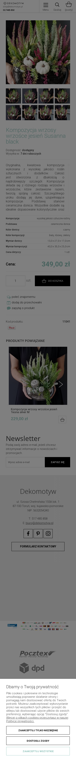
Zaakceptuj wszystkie (38, 751)
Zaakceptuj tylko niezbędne (38, 730)
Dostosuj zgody (38, 740)
